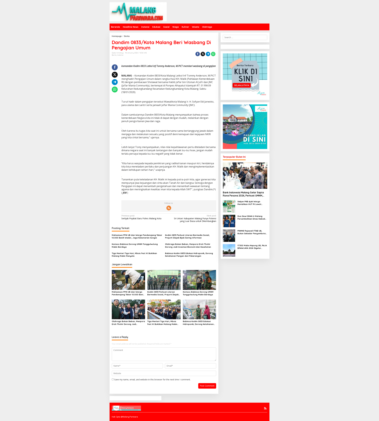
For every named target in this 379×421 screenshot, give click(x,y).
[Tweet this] (203, 54)
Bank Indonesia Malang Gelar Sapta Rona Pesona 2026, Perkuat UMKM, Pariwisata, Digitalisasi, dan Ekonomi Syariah (244, 194)
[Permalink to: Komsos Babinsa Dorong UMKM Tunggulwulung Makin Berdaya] (199, 279)
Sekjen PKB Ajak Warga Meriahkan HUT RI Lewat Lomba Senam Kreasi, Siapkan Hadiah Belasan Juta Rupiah (252, 202)
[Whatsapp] (213, 54)
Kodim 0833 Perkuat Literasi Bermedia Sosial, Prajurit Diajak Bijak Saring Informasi (187, 236)
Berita (114, 55)
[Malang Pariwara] (138, 11)
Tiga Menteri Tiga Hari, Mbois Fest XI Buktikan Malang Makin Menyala (134, 254)
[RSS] (168, 208)
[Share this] (197, 54)
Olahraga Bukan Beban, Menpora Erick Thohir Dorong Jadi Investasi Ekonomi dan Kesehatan (188, 245)
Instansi (120, 55)
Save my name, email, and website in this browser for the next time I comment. (152, 379)
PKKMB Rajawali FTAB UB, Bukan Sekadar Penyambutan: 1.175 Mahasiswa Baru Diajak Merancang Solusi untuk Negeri (252, 232)
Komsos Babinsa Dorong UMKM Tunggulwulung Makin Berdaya (135, 245)
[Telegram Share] (208, 54)
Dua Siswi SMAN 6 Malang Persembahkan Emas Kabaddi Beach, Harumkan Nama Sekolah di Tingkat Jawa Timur (252, 217)
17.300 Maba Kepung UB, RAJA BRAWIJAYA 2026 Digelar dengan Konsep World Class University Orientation (252, 246)
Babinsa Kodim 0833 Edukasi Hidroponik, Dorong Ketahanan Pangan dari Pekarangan (189, 254)
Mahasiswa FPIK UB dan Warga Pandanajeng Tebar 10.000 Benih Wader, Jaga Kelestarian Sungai (137, 236)
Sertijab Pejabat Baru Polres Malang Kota (141, 217)
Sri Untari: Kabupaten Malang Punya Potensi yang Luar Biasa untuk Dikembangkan (195, 218)
